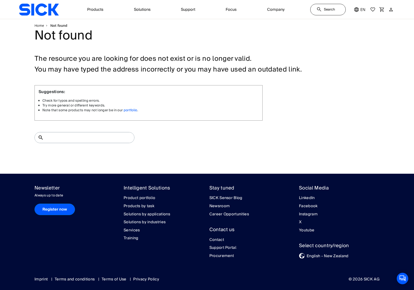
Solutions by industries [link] (145, 222)
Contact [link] (216, 240)
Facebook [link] (308, 206)
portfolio (130, 110)
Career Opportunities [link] (229, 214)
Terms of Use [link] (114, 279)
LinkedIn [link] (307, 198)
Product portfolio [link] (139, 198)
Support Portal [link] (222, 248)
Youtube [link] (306, 230)
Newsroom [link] (219, 206)
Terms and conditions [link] (75, 279)
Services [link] (132, 230)
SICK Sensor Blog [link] (225, 198)
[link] (39, 9)
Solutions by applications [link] (147, 214)
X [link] (300, 222)
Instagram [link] (308, 214)
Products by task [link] (139, 206)
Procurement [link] (221, 256)
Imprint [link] (41, 279)
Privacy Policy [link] (146, 279)
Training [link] (131, 238)
